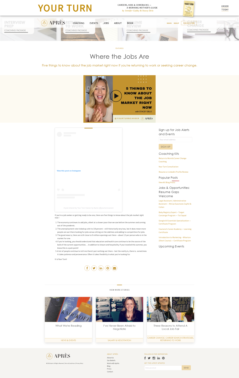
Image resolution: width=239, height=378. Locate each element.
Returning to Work (170, 340)
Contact (110, 372)
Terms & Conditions (70, 363)
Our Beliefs (111, 360)
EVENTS (94, 23)
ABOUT (118, 23)
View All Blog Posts (167, 182)
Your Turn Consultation (168, 166)
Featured (120, 48)
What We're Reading (68, 325)
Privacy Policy (79, 363)
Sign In (169, 23)
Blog (108, 366)
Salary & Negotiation (119, 340)
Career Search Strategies (179, 337)
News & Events (68, 340)
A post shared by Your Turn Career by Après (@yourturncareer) (89, 208)
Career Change (156, 337)
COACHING (78, 23)
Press (109, 369)
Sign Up (176, 23)
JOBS (106, 23)
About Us (110, 358)
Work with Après (113, 363)
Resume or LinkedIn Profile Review (173, 172)
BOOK (130, 23)
